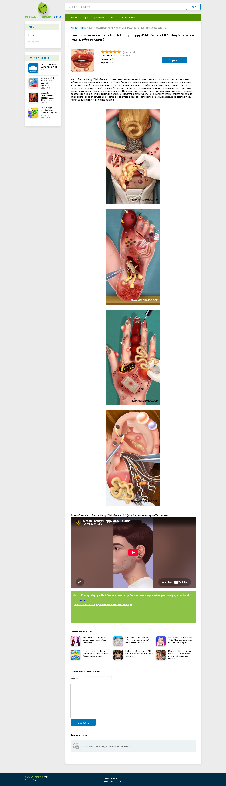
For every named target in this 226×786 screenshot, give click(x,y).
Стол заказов (128, 17)
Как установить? (80, 600)
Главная (74, 17)
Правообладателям (112, 781)
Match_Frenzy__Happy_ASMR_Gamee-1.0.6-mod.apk (103, 604)
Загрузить (174, 60)
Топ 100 (113, 17)
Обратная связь (112, 778)
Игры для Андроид (36, 778)
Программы (34, 41)
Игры (31, 35)
